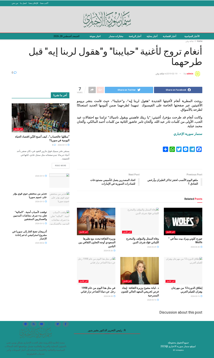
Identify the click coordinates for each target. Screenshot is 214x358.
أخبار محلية (152, 36)
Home (199, 41)
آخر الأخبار (170, 232)
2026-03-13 (62, 145)
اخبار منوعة (95, 36)
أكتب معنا (44, 3)
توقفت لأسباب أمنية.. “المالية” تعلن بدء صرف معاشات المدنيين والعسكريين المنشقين (30, 216)
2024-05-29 (152, 247)
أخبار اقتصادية (169, 36)
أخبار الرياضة (135, 36)
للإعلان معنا (33, 3)
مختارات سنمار (116, 36)
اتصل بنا (23, 3)
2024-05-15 (195, 296)
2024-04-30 (108, 296)
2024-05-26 (108, 251)
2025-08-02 (40, 243)
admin (190, 73)
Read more (60, 166)
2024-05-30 (195, 247)
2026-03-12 (40, 223)
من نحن (15, 3)
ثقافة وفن (189, 41)
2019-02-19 (172, 73)
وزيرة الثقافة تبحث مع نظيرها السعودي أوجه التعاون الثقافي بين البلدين (96, 242)
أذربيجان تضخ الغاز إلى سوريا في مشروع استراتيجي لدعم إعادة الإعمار (29, 235)
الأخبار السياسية (192, 36)
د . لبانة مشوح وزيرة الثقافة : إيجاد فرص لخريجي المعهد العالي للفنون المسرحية (140, 291)
